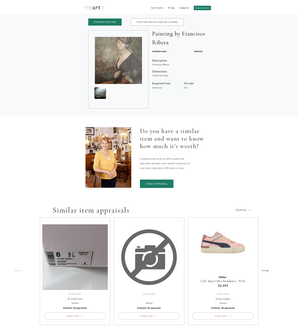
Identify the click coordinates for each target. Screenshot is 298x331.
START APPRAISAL (157, 183)
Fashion (198, 51)
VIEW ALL (241, 209)
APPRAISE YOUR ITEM (105, 22)
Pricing (171, 8)
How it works (157, 8)
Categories (184, 8)
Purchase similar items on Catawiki (157, 22)
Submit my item (202, 8)
